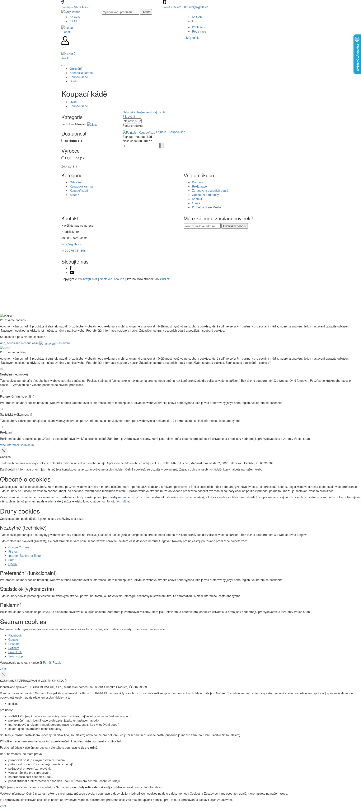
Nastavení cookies (112, 279)
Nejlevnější (144, 112)
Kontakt (197, 199)
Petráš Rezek (52, 662)
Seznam (13, 648)
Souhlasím (27, 445)
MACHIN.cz (162, 279)
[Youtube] (72, 272)
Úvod (73, 102)
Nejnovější (129, 112)
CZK (75, 17)
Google (13, 639)
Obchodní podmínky (205, 195)
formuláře (122, 501)
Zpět (3, 669)
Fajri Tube (74, 158)
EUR (74, 21)
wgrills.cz (91, 279)
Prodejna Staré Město (75, 7)
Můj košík (191, 38)
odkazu (158, 787)
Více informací (9, 445)
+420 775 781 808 (175, 7)
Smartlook (15, 652)
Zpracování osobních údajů (210, 190)
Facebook (15, 635)
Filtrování (129, 116)
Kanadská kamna (81, 186)
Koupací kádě (79, 106)
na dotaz (73, 140)
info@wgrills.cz (198, 7)
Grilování (76, 182)
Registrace (199, 31)
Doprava (197, 182)
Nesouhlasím (30, 343)
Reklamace (199, 186)
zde (50, 501)
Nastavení (63, 343)
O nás (196, 203)
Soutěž (74, 195)
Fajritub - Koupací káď (170, 132)
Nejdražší (159, 112)
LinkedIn (14, 644)
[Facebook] (70, 268)
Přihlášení (198, 27)
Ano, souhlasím (10, 343)
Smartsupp (15, 656)
